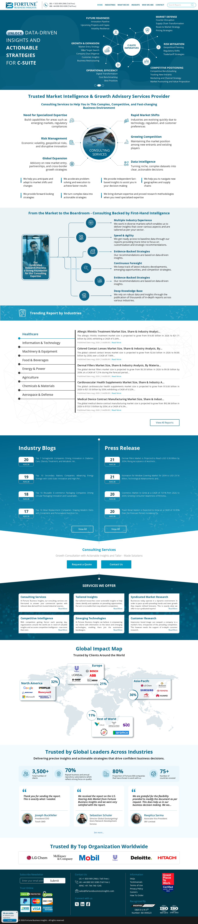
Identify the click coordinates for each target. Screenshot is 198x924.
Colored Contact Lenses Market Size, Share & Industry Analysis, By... (119, 348)
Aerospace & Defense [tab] (37, 395)
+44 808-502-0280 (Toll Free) (64, 6)
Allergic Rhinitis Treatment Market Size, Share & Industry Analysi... (118, 331)
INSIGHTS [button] (135, 5)
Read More (116, 342)
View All (82, 529)
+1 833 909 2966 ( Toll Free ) (95, 878)
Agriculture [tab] (30, 377)
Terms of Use (136, 885)
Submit (54, 880)
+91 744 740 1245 (93, 885)
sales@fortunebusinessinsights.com (96, 891)
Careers (134, 892)
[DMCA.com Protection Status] (31, 894)
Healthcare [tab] (30, 334)
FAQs (132, 878)
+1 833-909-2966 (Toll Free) (64, 3)
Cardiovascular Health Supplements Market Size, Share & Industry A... (120, 382)
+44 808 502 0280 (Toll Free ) (96, 882)
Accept (10, 920)
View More (173, 70)
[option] (43, 857)
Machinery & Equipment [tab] (39, 351)
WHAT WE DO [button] (123, 5)
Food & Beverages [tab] (35, 360)
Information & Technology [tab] (41, 343)
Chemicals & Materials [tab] (38, 386)
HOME (100, 4)
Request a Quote (82, 564)
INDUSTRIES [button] (110, 5)
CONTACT (160, 5)
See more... (99, 832)
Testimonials (136, 882)
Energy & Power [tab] (33, 369)
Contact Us (116, 564)
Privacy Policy (136, 888)
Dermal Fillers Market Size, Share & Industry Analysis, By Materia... (119, 365)
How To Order (136, 895)
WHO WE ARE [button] (148, 5)
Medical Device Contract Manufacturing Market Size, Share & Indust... (120, 399)
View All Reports (165, 422)
